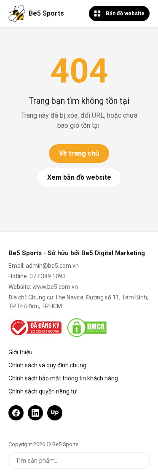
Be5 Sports (46, 13)
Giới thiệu (20, 352)
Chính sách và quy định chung (47, 365)
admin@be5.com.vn (52, 265)
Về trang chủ (79, 153)
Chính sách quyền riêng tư (42, 391)
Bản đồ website (125, 13)
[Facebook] (16, 412)
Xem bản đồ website (79, 177)
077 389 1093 (47, 276)
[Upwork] (54, 412)
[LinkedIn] (35, 412)
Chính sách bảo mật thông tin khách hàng (63, 378)
